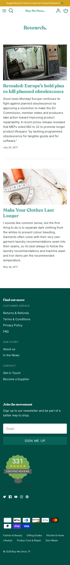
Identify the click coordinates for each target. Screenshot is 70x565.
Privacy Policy (12, 325)
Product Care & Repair (29, 540)
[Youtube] (15, 496)
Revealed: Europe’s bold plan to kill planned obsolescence (33, 89)
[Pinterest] (27, 496)
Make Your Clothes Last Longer (28, 213)
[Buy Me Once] (35, 11)
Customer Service (16, 305)
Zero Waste (52, 540)
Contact (9, 365)
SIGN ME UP (35, 441)
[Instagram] (21, 496)
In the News (11, 355)
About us (9, 349)
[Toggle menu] (4, 10)
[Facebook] (10, 496)
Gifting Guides (34, 535)
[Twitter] (4, 496)
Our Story (10, 341)
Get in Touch (12, 373)
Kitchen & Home (55, 535)
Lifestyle (7, 540)
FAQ (6, 331)
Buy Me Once (19, 551)
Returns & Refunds (16, 313)
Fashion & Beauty (12, 535)
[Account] (57, 10)
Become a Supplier (16, 379)
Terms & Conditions (16, 319)
